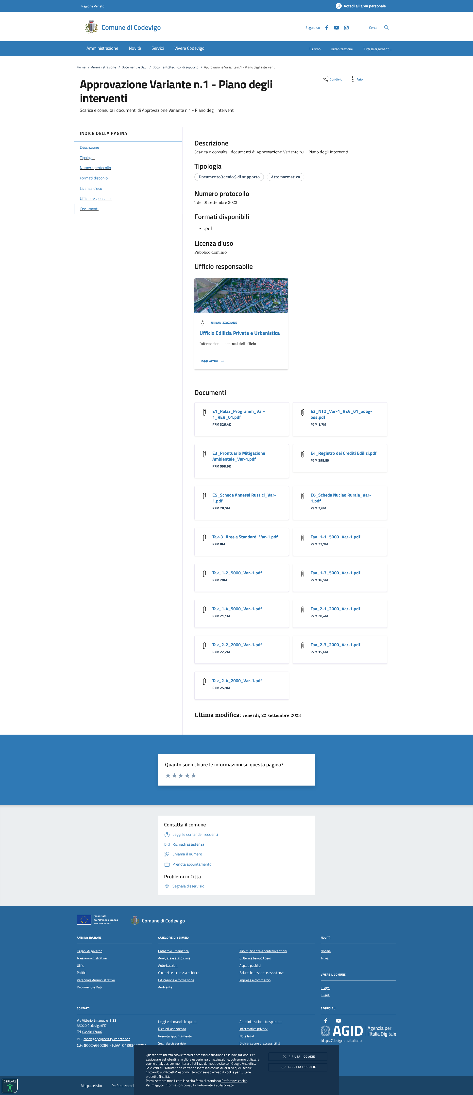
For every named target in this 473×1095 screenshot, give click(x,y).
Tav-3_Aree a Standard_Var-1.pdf (245, 536)
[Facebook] (325, 27)
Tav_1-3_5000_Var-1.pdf (335, 572)
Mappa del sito (91, 1085)
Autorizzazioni (168, 965)
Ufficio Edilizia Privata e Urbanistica (240, 333)
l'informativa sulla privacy (215, 1085)
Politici (81, 972)
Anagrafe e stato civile (174, 958)
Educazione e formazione (176, 980)
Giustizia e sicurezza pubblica (178, 972)
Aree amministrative (92, 958)
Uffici (80, 965)
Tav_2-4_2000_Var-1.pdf (237, 680)
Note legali (246, 1036)
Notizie (326, 951)
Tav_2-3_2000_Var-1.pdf (335, 644)
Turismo (315, 48)
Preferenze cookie (234, 1080)
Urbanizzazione (342, 48)
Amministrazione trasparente (260, 1021)
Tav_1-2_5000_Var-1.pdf (237, 572)
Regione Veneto (92, 6)
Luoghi (325, 988)
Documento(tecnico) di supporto (175, 67)
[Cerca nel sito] (386, 27)
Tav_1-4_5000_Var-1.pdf (237, 608)
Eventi (325, 995)
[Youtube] (334, 27)
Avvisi (325, 958)
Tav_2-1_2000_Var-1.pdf (335, 608)
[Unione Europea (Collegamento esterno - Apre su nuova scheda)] (99, 921)
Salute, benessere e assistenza (261, 972)
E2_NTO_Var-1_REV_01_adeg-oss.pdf (341, 414)
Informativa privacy (253, 1028)
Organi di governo (89, 951)
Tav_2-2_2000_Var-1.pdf (237, 644)
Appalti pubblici (250, 965)
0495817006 (92, 1031)
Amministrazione (103, 67)
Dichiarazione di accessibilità (259, 1043)
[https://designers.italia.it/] (358, 1030)
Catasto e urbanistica (173, 951)
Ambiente (165, 987)
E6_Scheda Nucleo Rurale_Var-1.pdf (341, 498)
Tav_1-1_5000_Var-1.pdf (335, 536)
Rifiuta (301, 1056)
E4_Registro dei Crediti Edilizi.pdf (343, 453)
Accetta (302, 1066)
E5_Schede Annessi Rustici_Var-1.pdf (244, 498)
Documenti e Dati (134, 67)
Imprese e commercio (254, 980)
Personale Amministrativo (96, 980)
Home (81, 67)
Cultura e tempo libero (255, 958)
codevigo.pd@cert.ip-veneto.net (107, 1039)
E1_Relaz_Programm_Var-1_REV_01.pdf (238, 414)
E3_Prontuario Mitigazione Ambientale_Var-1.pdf (238, 456)
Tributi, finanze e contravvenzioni (263, 951)
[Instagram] (344, 27)
